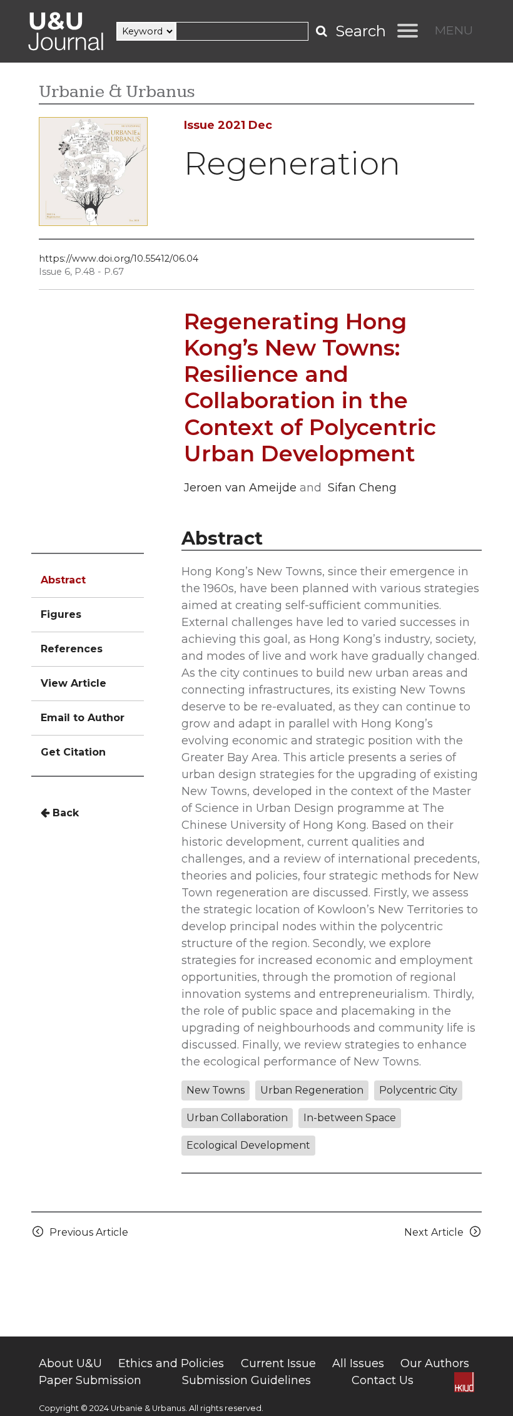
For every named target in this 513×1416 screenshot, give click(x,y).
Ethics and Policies (171, 1363)
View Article (73, 683)
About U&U (70, 1363)
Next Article (436, 1232)
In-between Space (349, 1118)
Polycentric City (418, 1090)
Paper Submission (90, 1380)
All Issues (358, 1363)
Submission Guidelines (246, 1380)
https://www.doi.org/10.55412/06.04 (118, 258)
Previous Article (86, 1232)
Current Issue (278, 1363)
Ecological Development (248, 1145)
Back (64, 813)
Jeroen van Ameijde (240, 488)
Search (360, 31)
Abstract (63, 580)
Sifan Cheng (362, 488)
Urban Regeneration (311, 1090)
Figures (61, 614)
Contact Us (383, 1380)
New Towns (215, 1090)
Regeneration (292, 163)
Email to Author (82, 718)
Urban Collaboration (237, 1118)
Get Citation (73, 752)
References (72, 649)
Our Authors (434, 1363)
